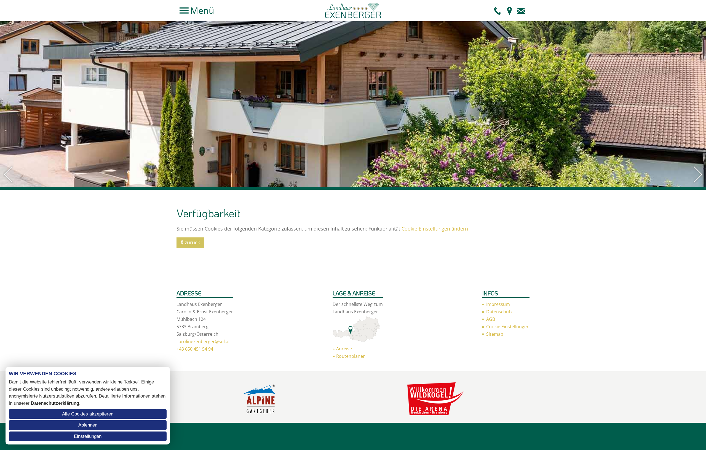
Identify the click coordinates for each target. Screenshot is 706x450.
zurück (192, 242)
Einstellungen (87, 436)
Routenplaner (350, 356)
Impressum (498, 304)
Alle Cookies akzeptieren (87, 414)
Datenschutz (499, 312)
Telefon (497, 10)
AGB (490, 319)
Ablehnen (87, 425)
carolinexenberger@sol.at (203, 341)
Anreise (344, 349)
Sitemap (494, 334)
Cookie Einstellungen (508, 327)
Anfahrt (509, 10)
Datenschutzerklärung (55, 403)
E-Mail (521, 10)
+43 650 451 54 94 (194, 349)
